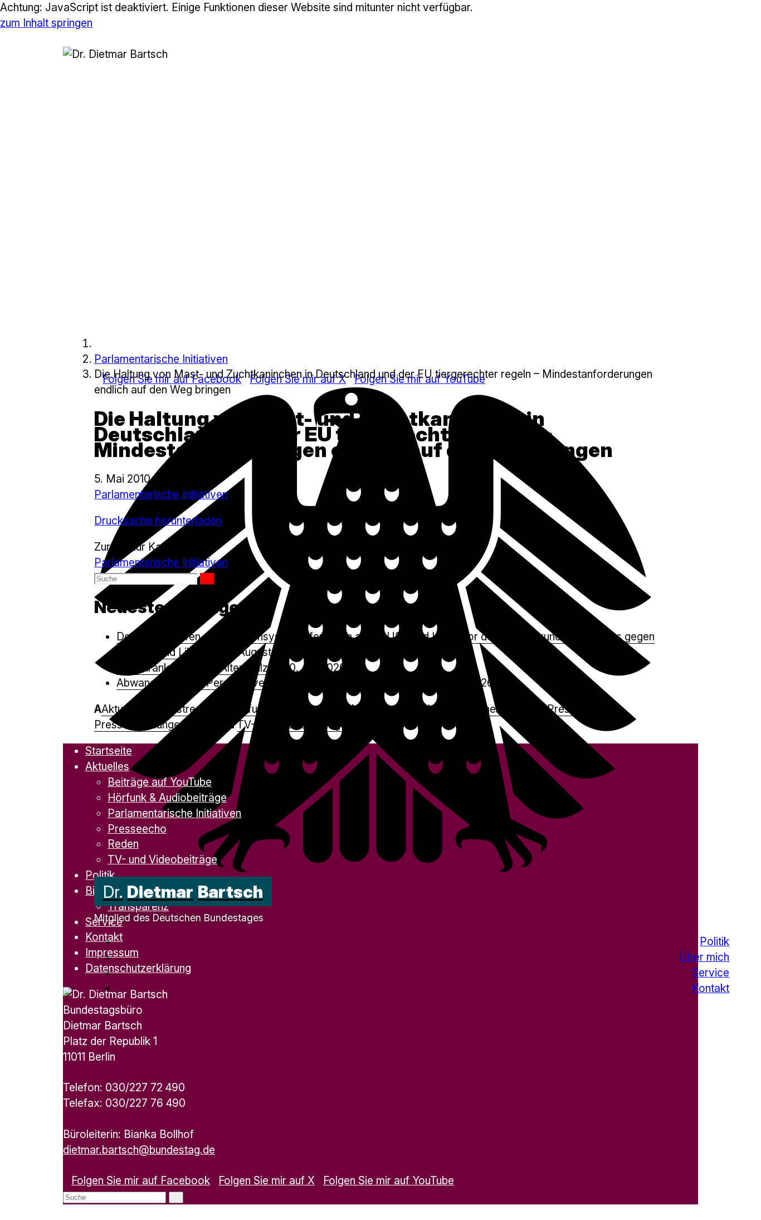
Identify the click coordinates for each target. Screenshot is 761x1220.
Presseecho (576, 709)
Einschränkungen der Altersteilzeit (198, 667)
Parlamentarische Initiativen (161, 359)
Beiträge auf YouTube (160, 782)
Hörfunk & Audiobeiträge (289, 709)
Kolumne (380, 709)
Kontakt (710, 988)
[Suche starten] (207, 579)
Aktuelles (123, 709)
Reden (211, 724)
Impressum (112, 952)
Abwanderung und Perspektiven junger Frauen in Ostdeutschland (272, 682)
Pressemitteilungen (140, 724)
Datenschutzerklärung (138, 968)
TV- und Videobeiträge (292, 724)
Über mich (704, 957)
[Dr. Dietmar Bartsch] (98, 343)
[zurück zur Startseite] (372, 868)
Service (710, 972)
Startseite (108, 750)
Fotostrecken (186, 709)
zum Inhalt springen (46, 23)
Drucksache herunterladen (158, 520)
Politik (714, 941)
